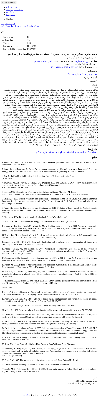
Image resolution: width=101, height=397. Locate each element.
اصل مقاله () (43, 61)
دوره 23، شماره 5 (82, 61)
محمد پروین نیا (90, 74)
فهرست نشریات (13, 7)
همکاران (10, 12)
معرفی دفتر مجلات (14, 10)
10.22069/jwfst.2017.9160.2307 (64, 67)
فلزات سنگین (41, 152)
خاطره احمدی (75, 74)
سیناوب (27, 395)
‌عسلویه (61, 152)
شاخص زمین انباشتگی (76, 152)
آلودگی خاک (92, 152)
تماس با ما (10, 14)
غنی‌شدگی (52, 152)
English (9, 19)
